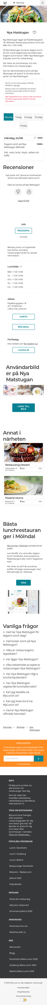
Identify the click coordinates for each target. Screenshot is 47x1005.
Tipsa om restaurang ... (20, 834)
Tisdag (18, 117)
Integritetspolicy (24, 764)
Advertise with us (17, 932)
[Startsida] (5, 2)
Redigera (23, 230)
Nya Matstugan (35, 728)
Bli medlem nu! (31, 343)
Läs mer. (17, 85)
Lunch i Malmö (16, 860)
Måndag (9, 117)
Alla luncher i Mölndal (17, 545)
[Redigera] (35, 137)
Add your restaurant (19, 905)
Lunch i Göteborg (17, 853)
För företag (23, 237)
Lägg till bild (23, 200)
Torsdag (38, 117)
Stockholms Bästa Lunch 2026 (23, 959)
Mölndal (23, 327)
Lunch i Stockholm (18, 847)
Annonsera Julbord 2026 (20, 911)
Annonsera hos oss (18, 926)
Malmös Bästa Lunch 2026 (21, 971)
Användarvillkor (23, 988)
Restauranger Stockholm (21, 866)
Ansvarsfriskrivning (23, 996)
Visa (23, 582)
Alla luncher (15, 947)
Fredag (23, 125)
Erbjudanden (15, 884)
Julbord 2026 (15, 878)
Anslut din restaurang (19, 899)
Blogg (12, 953)
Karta (23, 316)
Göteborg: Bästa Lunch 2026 (22, 965)
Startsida (7, 727)
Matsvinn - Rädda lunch (20, 872)
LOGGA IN (23, 350)
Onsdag (28, 117)
